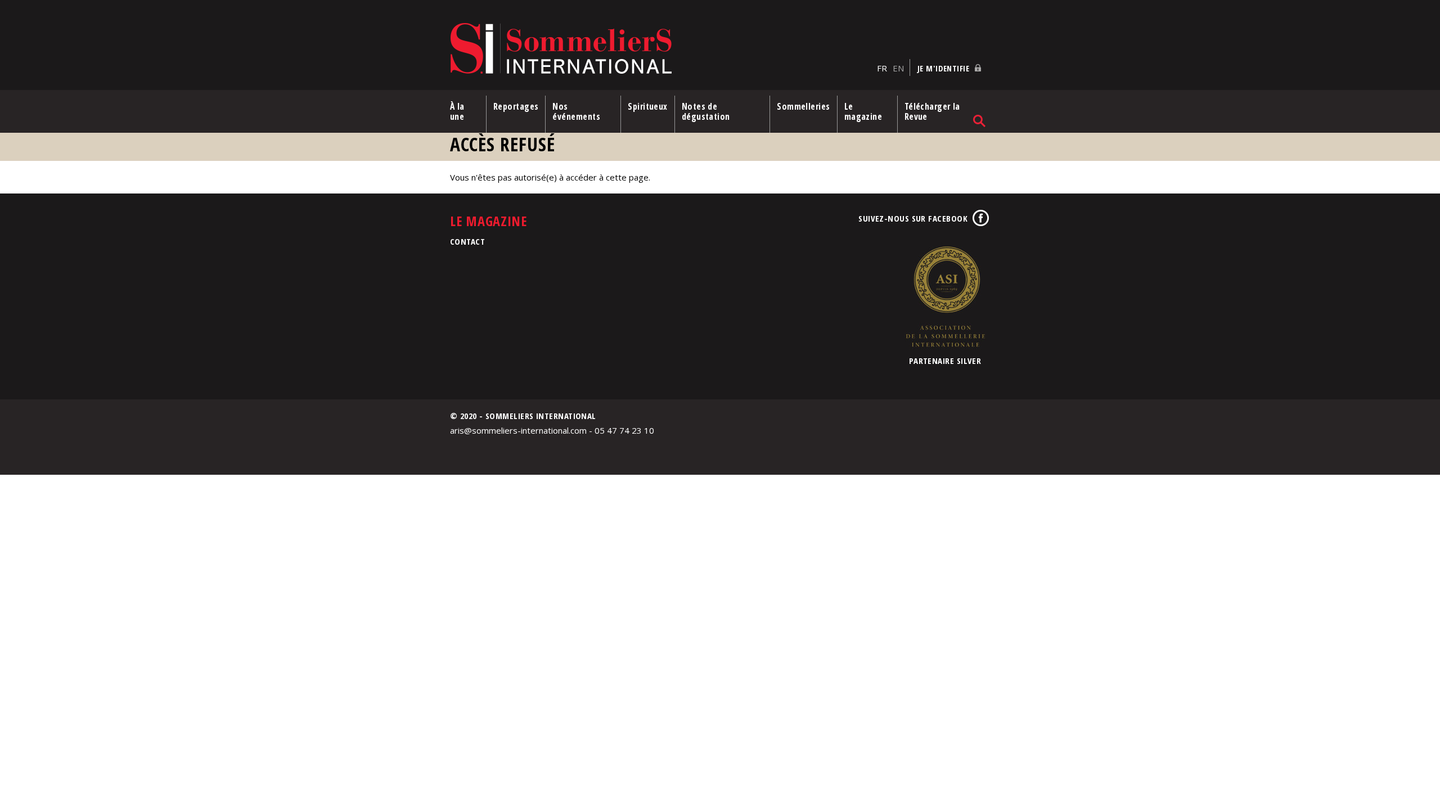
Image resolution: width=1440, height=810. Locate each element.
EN (898, 68)
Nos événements (576, 111)
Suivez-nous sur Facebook (913, 218)
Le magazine (863, 111)
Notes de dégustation (706, 111)
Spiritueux (648, 106)
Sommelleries (803, 106)
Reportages (516, 106)
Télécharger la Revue (932, 111)
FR (882, 68)
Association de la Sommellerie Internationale (945, 296)
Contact (467, 241)
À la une (457, 111)
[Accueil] (660, 49)
